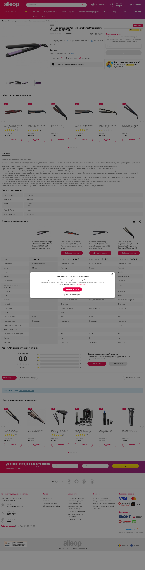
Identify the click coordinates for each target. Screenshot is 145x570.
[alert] (72, 285)
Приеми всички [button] (72, 289)
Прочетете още (81, 284)
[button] (72, 295)
